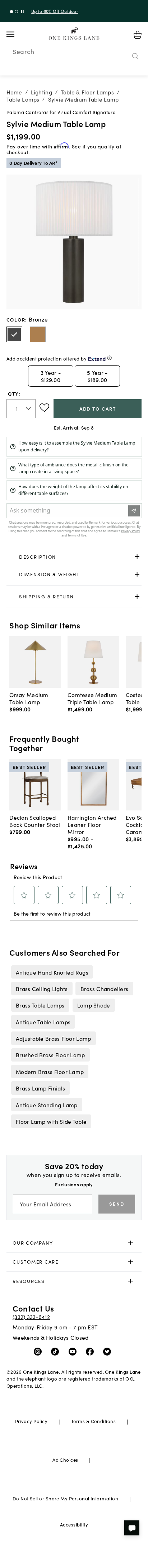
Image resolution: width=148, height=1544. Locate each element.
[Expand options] (137, 556)
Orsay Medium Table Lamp (28, 698)
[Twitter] (108, 1351)
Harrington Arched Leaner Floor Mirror (92, 824)
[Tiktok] (56, 1351)
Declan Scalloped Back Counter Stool (34, 820)
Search (23, 51)
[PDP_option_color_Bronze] (14, 334)
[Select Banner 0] (11, 11)
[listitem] (51, 972)
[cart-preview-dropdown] (138, 35)
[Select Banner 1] (16, 11)
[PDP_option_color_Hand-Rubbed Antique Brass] (38, 334)
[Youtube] (74, 1351)
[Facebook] (91, 1351)
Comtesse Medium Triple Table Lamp (92, 698)
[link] (74, 556)
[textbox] (21, 408)
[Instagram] (39, 1351)
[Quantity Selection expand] (29, 408)
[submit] (135, 56)
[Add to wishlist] (44, 407)
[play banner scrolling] (22, 11)
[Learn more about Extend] (109, 358)
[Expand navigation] (16, 34)
